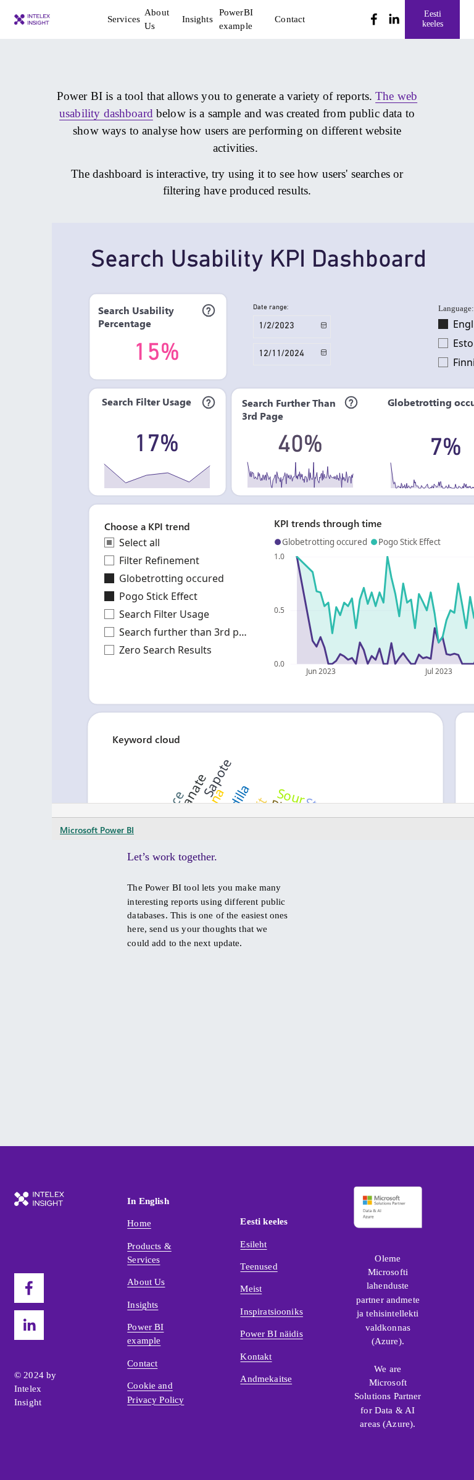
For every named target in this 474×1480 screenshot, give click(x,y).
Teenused (258, 1266)
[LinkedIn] (394, 19)
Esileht (253, 1244)
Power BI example (145, 1333)
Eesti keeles (432, 18)
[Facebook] (374, 19)
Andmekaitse (266, 1379)
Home (139, 1223)
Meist (251, 1289)
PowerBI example (236, 19)
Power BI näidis (271, 1334)
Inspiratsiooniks (271, 1311)
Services (123, 19)
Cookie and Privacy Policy (155, 1392)
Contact (290, 19)
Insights (197, 19)
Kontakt (256, 1357)
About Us (156, 19)
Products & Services (149, 1253)
